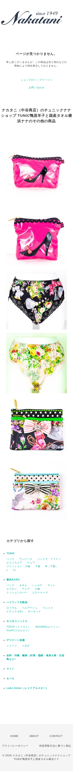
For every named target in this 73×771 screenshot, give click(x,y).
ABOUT (34, 736)
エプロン (11, 588)
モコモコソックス (17, 621)
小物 (37, 588)
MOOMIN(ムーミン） (48, 626)
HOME (14, 736)
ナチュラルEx (14, 611)
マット (51, 585)
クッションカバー (17, 592)
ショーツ (11, 645)
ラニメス (48, 607)
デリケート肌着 (15, 640)
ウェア (31, 562)
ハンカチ (37, 585)
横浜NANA (13, 579)
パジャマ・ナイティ (49, 559)
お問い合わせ (36, 87)
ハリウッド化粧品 (17, 602)
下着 (37, 566)
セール (10, 678)
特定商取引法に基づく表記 (55, 745)
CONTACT (56, 736)
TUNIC (10, 553)
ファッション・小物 (18, 566)
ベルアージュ (30, 607)
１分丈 (26, 645)
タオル (23, 585)
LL (14, 570)
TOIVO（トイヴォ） (18, 626)
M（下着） (51, 566)
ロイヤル (11, 607)
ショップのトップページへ (36, 79)
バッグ (10, 559)
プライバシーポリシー (15, 745)
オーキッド (34, 611)
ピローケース (40, 592)
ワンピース (25, 559)
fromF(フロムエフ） (18, 630)
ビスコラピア (14, 562)
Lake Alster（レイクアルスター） (27, 688)
